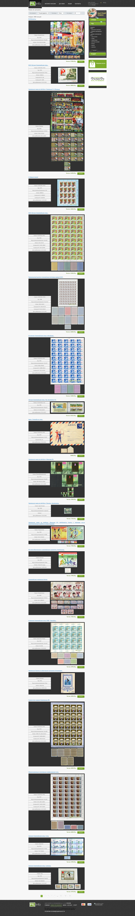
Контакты (78, 3)
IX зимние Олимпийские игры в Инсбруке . (41, 336)
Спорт (75, 905)
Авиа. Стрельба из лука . (35, 419)
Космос (69, 905)
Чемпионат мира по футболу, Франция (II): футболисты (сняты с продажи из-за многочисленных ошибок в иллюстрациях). (56, 523)
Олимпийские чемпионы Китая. (38, 579)
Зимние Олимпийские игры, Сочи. (38, 836)
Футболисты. (32, 19)
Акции (70, 3)
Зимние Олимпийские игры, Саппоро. (39, 866)
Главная (47, 905)
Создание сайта (98, 904)
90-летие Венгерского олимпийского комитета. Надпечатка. (46, 550)
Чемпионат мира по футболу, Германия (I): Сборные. (44, 89)
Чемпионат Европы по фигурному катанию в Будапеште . (45, 671)
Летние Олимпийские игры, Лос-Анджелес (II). (42, 400)
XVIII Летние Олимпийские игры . (38, 65)
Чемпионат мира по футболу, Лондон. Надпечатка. (43, 503)
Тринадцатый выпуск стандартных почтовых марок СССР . (45, 277)
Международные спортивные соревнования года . (43, 772)
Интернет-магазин (50, 3)
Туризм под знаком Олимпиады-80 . (39, 700)
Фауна (64, 905)
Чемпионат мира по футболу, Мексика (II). (41, 459)
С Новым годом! (33, 177)
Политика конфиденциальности (55, 911)
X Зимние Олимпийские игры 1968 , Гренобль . (42, 620)
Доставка (62, 3)
